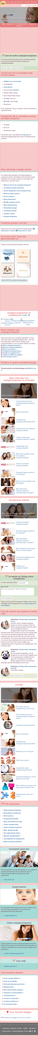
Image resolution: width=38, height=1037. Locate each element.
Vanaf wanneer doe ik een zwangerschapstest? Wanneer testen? (25, 403)
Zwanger (27, 2)
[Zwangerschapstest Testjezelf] (17, 322)
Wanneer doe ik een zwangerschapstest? (17, 185)
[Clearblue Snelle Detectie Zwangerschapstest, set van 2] (7, 325)
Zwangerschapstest (21, 24)
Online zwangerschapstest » (11, 345)
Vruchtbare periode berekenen (14, 188)
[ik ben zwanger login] (16, 2)
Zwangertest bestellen (11, 818)
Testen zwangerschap (11, 824)
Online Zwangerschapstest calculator (16, 395)
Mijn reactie (4, 587)
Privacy (26, 1031)
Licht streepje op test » (10, 356)
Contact (19, 1028)
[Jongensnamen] (19, 897)
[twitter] (34, 1031)
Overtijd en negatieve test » (11, 353)
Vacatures (13, 1028)
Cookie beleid (6, 1031)
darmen (16, 90)
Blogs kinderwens (10, 199)
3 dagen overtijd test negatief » (12, 355)
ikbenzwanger (3, 3)
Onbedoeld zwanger (10, 208)
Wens (21, 2)
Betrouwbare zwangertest (12, 813)
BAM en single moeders (12, 193)
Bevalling (34, 2)
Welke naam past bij (22, 760)
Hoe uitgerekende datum (12, 833)
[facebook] (31, 1031)
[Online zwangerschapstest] (19, 933)
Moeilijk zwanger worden (12, 202)
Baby (8, 2)
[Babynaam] (7, 278)
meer (25, 315)
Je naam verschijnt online (9, 582)
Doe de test (9, 879)
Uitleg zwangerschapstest (12, 810)
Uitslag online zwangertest (28, 619)
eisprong (26, 135)
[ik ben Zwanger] (3, 24)
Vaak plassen (8, 87)
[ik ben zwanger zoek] (18, 2)
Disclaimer (32, 1028)
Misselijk (6, 101)
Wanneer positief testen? (12, 836)
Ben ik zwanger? (9, 196)
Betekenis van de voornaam (24, 751)
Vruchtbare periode (10, 211)
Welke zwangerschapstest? (13, 841)
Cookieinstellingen (18, 1031)
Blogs (12, 2)
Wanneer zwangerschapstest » (12, 347)
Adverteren (5, 1028)
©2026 (25, 1028)
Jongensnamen (10, 915)
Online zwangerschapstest (14, 953)
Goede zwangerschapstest (12, 827)
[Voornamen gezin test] (19, 859)
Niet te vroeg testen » (9, 349)
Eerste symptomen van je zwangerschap (17, 190)
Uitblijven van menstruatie (12, 81)
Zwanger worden (10, 24)
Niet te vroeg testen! (22, 412)
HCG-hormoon (8, 816)
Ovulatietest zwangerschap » (12, 351)
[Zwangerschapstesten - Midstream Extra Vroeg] (28, 324)
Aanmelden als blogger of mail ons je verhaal (16, 1017)
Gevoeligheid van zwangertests (14, 839)
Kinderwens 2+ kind (24, 230)
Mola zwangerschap (10, 205)
